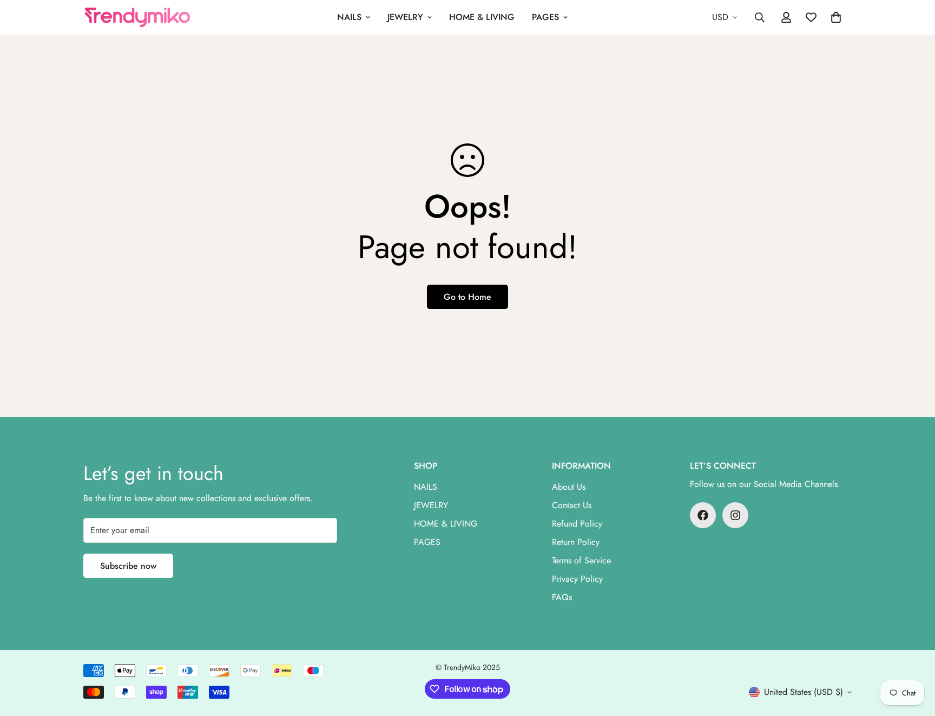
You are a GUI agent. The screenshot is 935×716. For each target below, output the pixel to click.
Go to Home (467, 297)
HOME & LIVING (482, 17)
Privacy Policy (577, 579)
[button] (836, 17)
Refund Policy (577, 523)
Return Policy (576, 542)
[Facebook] (703, 515)
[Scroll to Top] (913, 657)
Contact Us (571, 505)
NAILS (349, 17)
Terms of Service (581, 560)
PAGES (545, 17)
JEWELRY (405, 17)
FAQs (562, 597)
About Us (568, 487)
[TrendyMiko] (137, 18)
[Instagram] (735, 515)
